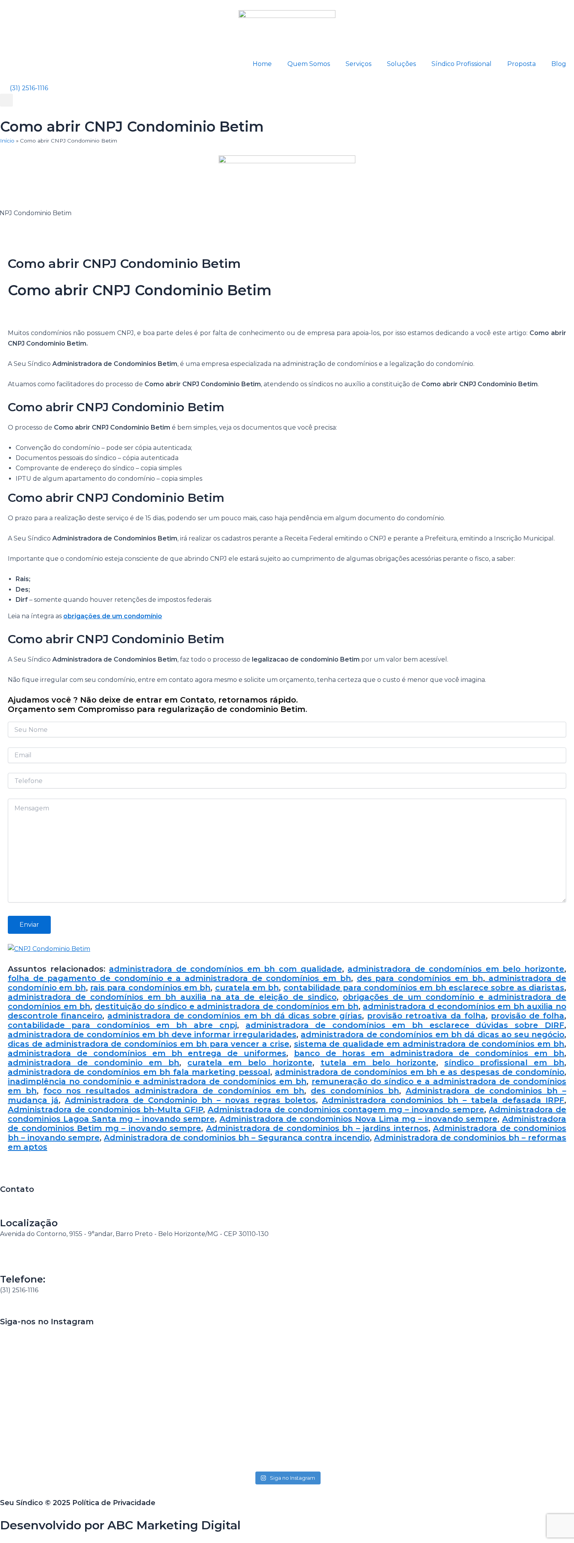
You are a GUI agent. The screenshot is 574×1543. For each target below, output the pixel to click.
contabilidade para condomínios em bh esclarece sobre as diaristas (424, 987)
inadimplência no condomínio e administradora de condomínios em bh (157, 1081)
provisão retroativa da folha (426, 1015)
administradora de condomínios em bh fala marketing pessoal (139, 1072)
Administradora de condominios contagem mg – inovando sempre (346, 1109)
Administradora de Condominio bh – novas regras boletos (190, 1100)
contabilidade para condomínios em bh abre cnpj (122, 1025)
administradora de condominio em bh (93, 1062)
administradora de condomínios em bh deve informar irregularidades (152, 1034)
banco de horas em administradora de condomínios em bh (429, 1053)
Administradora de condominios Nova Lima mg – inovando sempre (358, 1119)
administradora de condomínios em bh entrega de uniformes (147, 1053)
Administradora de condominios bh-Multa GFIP (105, 1109)
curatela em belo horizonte (249, 1062)
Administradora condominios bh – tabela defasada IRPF (443, 1100)
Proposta (521, 64)
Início (7, 140)
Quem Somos (308, 64)
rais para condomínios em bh (150, 987)
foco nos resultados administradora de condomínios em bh (174, 1090)
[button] (6, 100)
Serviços (358, 64)
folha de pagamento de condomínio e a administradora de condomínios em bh (179, 978)
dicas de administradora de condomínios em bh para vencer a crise (148, 1044)
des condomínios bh (355, 1090)
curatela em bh (247, 987)
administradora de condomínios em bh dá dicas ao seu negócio (432, 1034)
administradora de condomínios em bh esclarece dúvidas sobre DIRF (405, 1025)
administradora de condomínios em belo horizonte (456, 969)
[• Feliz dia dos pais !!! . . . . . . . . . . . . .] (402, 1341)
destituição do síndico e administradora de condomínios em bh (226, 1006)
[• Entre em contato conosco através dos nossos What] (287, 1367)
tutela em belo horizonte (378, 1062)
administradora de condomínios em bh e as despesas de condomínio (419, 1072)
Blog (558, 64)
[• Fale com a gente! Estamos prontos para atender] (56, 1398)
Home (262, 64)
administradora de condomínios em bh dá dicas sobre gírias (234, 1015)
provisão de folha (527, 1015)
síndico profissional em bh (504, 1062)
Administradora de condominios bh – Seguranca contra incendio (236, 1137)
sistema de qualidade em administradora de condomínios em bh (429, 1044)
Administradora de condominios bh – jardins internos (317, 1128)
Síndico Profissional (461, 64)
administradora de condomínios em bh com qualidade (225, 969)
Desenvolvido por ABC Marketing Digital (120, 1525)
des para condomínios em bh (420, 978)
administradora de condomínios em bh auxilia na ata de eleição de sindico (172, 997)
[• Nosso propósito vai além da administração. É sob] (171, 1393)
